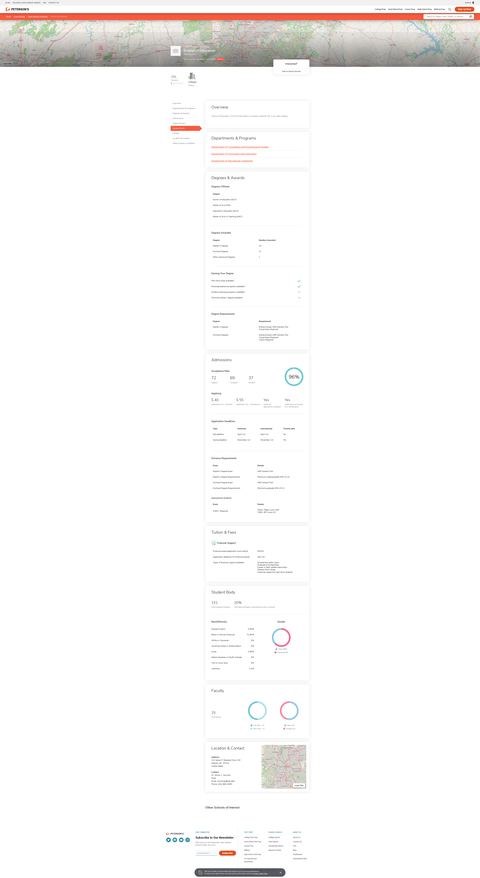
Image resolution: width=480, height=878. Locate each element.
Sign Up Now (464, 9)
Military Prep (439, 9)
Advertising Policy (300, 859)
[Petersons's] (17, 9)
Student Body (179, 128)
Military (247, 850)
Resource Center (274, 850)
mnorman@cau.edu (226, 781)
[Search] (449, 9)
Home (8, 16)
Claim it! (220, 59)
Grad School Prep (395, 9)
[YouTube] (181, 840)
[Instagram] (187, 840)
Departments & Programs (184, 108)
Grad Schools (19, 16)
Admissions (178, 118)
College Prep (380, 9)
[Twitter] (168, 840)
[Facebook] (175, 840)
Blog (8, 3)
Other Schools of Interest (184, 143)
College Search (274, 837)
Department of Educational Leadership (232, 161)
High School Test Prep (252, 854)
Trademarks (297, 854)
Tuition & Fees (179, 123)
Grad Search (273, 842)
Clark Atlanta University (38, 16)
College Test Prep (250, 837)
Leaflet (451, 21)
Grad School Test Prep (252, 842)
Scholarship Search (275, 846)
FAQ (44, 3)
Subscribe (227, 853)
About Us (296, 837)
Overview (177, 103)
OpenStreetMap (463, 21)
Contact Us (297, 842)
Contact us (54, 3)
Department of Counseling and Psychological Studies (240, 147)
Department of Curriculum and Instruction (234, 154)
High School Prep (424, 9)
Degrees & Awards (181, 113)
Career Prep (410, 9)
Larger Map (7, 63)
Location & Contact (181, 138)
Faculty (176, 133)
